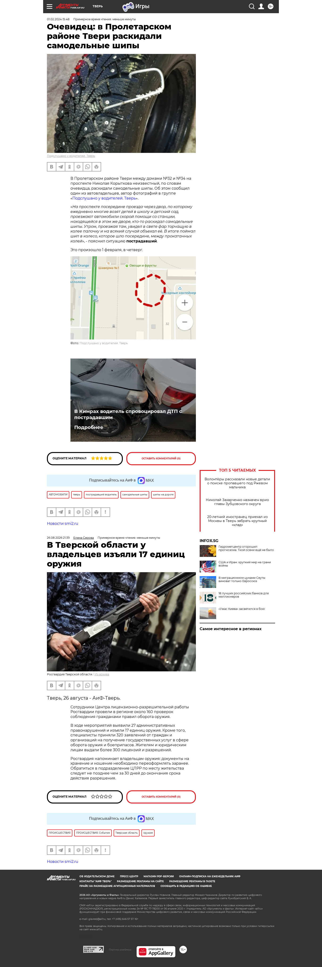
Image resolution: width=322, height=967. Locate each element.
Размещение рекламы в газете (192, 881)
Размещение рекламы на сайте (140, 881)
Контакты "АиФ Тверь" (95, 881)
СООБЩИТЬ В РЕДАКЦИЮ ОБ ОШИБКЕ (186, 886)
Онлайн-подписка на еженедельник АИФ (209, 876)
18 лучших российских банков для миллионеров (244, 595)
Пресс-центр (129, 876)
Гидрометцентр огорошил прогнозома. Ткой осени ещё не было (246, 548)
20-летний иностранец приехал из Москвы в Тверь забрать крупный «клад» (237, 521)
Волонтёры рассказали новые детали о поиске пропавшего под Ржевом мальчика (237, 483)
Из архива (102, 674)
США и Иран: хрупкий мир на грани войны (245, 564)
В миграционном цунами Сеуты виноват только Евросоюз (242, 579)
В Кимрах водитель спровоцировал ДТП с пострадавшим (128, 414)
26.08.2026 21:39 (58, 537)
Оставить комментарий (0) (161, 458)
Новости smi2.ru (62, 523)
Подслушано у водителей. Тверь (71, 156)
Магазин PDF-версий (159, 876)
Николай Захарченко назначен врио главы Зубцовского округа (237, 502)
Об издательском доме (97, 876)
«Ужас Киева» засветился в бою (242, 609)
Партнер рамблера (120, 949)
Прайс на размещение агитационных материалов (117, 886)
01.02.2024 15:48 (58, 19)
